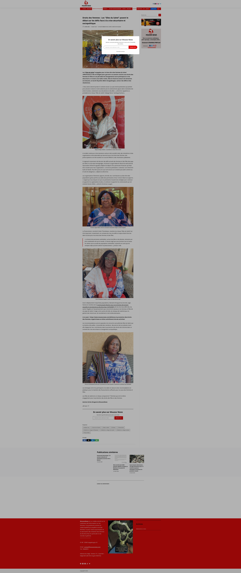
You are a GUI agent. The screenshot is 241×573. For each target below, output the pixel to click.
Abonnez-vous (133, 47)
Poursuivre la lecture (120, 51)
